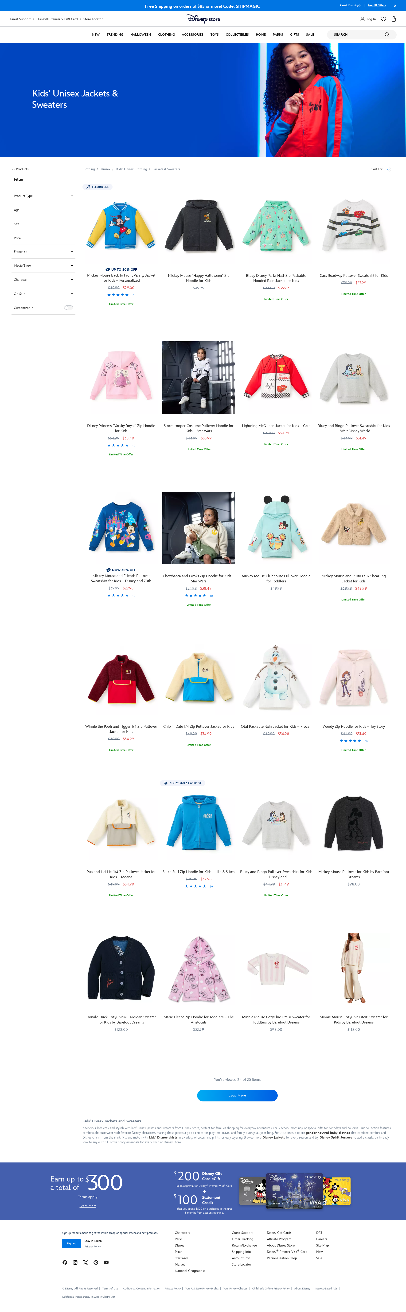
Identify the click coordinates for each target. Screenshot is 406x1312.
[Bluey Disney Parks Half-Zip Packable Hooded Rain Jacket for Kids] (276, 227)
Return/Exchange (244, 1245)
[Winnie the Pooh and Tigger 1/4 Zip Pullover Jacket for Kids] (121, 678)
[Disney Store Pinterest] (96, 1262)
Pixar (178, 1252)
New (96, 35)
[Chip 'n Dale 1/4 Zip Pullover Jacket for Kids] (198, 678)
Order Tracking (242, 1239)
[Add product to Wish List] (155, 187)
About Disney (302, 1288)
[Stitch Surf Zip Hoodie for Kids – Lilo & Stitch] (198, 823)
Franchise (20, 252)
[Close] (394, 8)
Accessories (192, 35)
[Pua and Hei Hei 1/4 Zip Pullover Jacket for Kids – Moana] (121, 823)
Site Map (322, 1245)
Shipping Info (241, 1252)
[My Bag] (394, 19)
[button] (68, 307)
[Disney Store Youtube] (106, 1262)
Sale (310, 35)
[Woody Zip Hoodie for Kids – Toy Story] (353, 678)
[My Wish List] (383, 19)
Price (17, 238)
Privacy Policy (93, 1246)
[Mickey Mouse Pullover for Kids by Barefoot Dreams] (353, 823)
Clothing (166, 35)
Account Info (241, 1258)
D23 (319, 1233)
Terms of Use (110, 1288)
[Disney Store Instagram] (75, 1262)
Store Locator (93, 19)
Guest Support (20, 19)
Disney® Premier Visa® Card (57, 19)
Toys (215, 35)
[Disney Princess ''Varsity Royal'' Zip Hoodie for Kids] (121, 377)
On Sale (19, 294)
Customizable (23, 308)
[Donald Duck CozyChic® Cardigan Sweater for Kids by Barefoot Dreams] (121, 969)
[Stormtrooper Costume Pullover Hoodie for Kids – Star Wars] (198, 377)
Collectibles (237, 35)
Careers (321, 1239)
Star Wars (181, 1258)
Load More (237, 1095)
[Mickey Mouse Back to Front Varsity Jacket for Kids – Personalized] (121, 227)
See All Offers (377, 5)
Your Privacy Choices (235, 1288)
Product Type (23, 196)
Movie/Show (22, 266)
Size (16, 224)
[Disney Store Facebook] (65, 1262)
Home (261, 35)
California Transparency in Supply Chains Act (88, 1297)
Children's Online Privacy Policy (270, 1288)
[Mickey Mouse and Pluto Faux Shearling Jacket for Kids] (353, 528)
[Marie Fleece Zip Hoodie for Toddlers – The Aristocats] (198, 969)
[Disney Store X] (85, 1262)
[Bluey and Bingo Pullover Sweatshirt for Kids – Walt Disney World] (353, 377)
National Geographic (190, 1271)
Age (17, 210)
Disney (179, 1245)
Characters (182, 1233)
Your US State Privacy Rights (202, 1288)
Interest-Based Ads (326, 1288)
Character (21, 280)
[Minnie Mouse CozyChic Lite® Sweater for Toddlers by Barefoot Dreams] (276, 969)
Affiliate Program (279, 1239)
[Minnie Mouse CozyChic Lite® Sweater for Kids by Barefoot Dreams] (353, 969)
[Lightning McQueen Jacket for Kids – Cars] (276, 377)
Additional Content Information (141, 1288)
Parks (278, 35)
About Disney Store (281, 1245)
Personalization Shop (282, 1258)
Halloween (140, 35)
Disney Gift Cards (279, 1233)
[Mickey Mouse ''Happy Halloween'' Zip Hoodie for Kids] (198, 227)
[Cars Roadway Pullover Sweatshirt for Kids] (353, 227)
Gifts (294, 35)
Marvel (180, 1264)
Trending (115, 35)
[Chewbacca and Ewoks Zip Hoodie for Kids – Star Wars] (198, 528)
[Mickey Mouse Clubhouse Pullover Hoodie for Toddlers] (276, 528)
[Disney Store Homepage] (203, 19)
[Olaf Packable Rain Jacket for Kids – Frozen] (276, 678)
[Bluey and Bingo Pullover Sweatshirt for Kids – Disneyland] (276, 823)
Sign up (71, 1243)
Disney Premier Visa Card (287, 1252)
